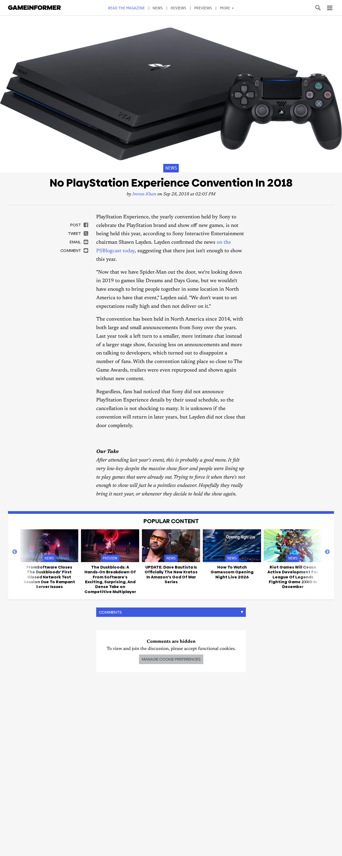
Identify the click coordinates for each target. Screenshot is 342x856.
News (158, 7)
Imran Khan (144, 194)
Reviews (178, 7)
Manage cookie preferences (171, 659)
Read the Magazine (126, 7)
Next (327, 552)
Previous (14, 552)
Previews (203, 7)
